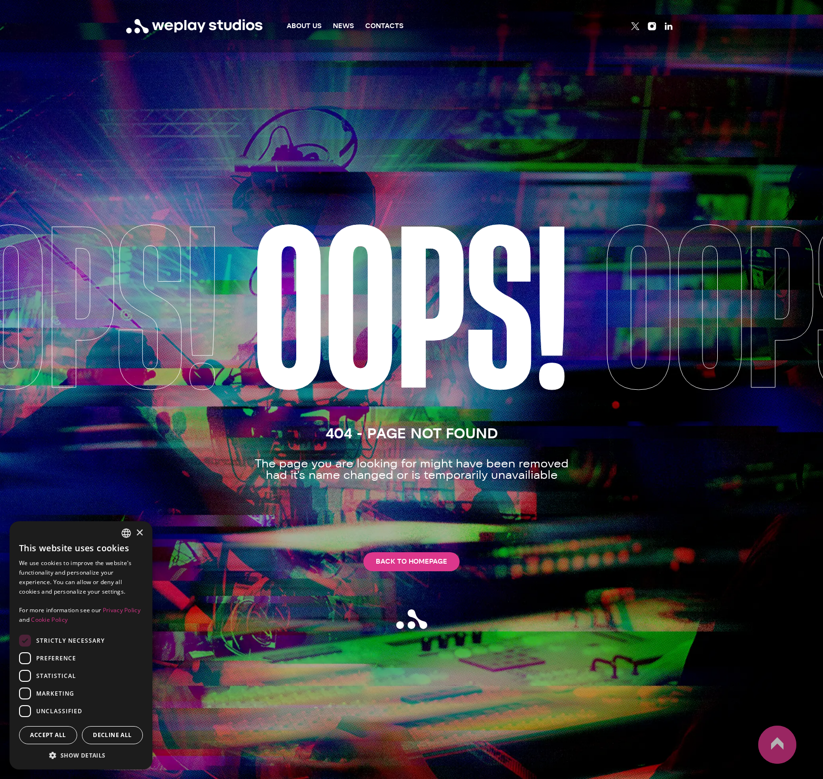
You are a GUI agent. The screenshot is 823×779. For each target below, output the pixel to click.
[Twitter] (635, 26)
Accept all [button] (48, 735)
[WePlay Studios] (194, 26)
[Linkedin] (668, 26)
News (343, 26)
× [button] (139, 532)
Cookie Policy (49, 620)
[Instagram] (652, 26)
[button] (81, 755)
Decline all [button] (112, 735)
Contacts (384, 26)
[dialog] (81, 645)
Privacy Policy (122, 610)
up (763, 763)
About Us (304, 26)
